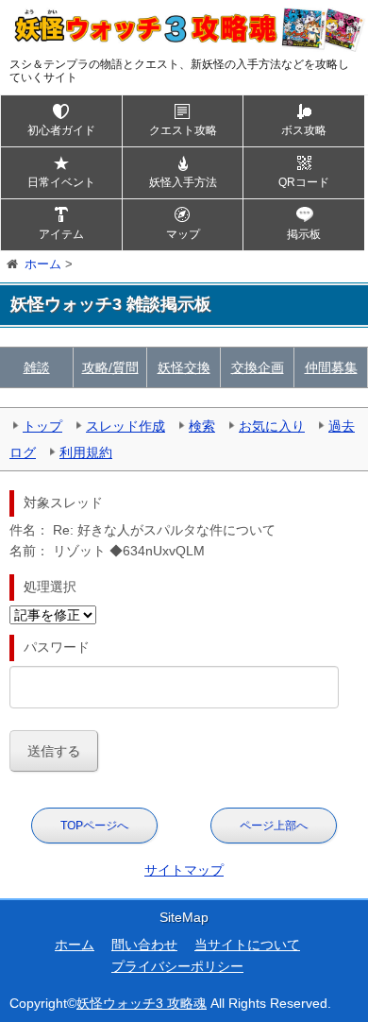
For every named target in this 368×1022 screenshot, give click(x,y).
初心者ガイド (61, 130)
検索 (202, 426)
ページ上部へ (274, 825)
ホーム (74, 944)
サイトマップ (184, 869)
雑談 (37, 367)
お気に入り (272, 426)
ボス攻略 (303, 130)
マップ (183, 234)
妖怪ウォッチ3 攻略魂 (141, 1003)
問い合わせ (144, 944)
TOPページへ (94, 825)
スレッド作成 (125, 426)
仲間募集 (331, 367)
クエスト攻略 (183, 130)
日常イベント (61, 182)
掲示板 (304, 234)
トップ (42, 426)
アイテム (61, 234)
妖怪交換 (184, 367)
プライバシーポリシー (177, 966)
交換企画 (257, 367)
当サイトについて (247, 944)
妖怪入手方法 (183, 182)
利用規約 (85, 452)
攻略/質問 (110, 367)
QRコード (303, 182)
